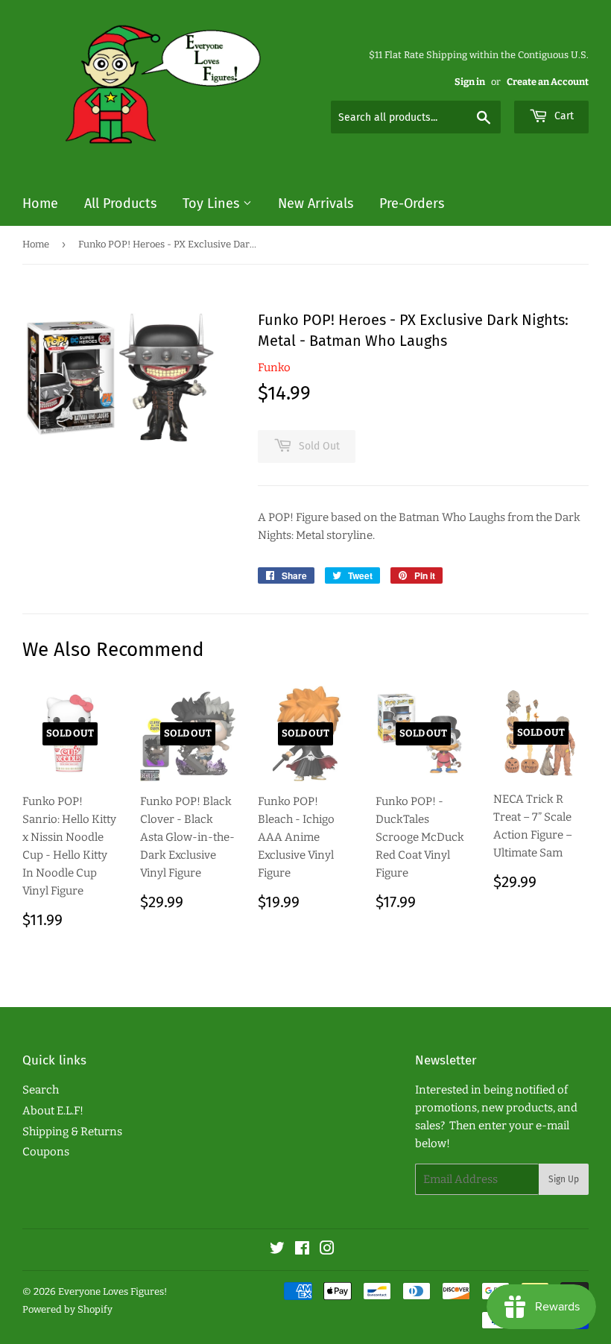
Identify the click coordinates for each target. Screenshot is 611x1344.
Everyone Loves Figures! (112, 1291)
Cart (562, 116)
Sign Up (563, 1179)
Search (40, 1090)
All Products (120, 203)
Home (40, 203)
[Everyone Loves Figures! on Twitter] (277, 1250)
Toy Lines (213, 203)
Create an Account (548, 81)
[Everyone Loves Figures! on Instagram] (327, 1250)
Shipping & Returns (72, 1131)
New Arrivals (315, 203)
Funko (274, 367)
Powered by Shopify (67, 1309)
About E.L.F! (52, 1110)
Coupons (45, 1151)
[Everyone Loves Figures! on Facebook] (302, 1250)
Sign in (470, 81)
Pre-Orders (411, 203)
